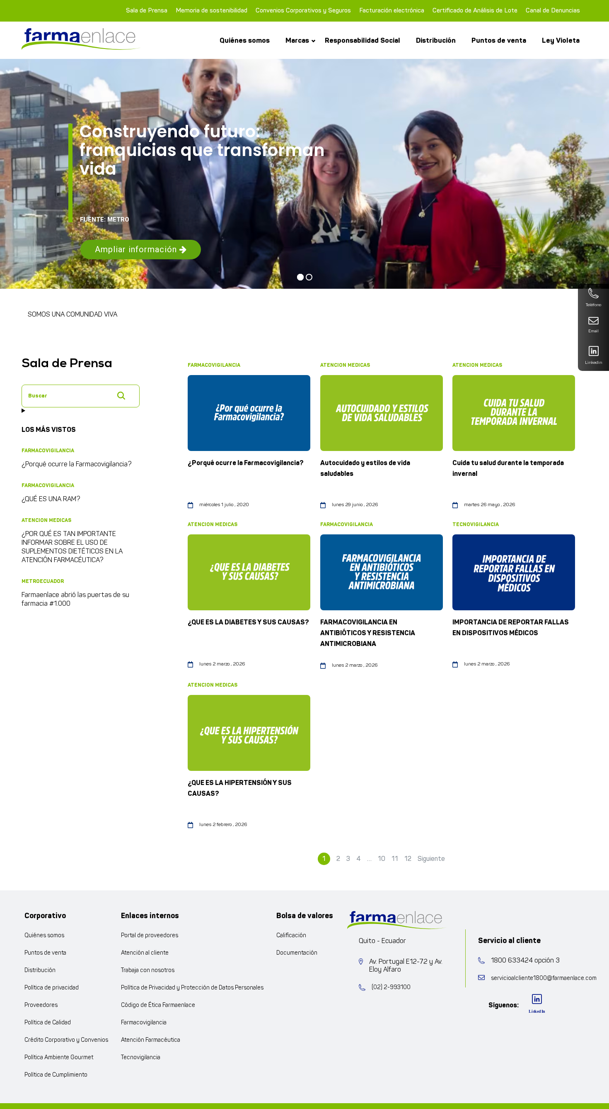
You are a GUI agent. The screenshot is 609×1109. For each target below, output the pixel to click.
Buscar (121, 395)
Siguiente (431, 859)
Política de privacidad (51, 988)
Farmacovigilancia (144, 1023)
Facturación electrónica (391, 11)
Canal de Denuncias (553, 11)
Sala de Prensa (146, 11)
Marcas (297, 40)
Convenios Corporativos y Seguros (303, 11)
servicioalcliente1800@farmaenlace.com (544, 978)
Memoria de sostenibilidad (211, 11)
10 (381, 859)
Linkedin (593, 363)
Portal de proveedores (149, 936)
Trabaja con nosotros (147, 971)
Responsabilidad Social (362, 40)
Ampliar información (137, 249)
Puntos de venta (498, 40)
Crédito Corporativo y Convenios (66, 1040)
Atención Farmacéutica (150, 1040)
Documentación (296, 953)
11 (395, 859)
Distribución (436, 40)
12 (407, 859)
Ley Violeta (561, 40)
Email (593, 331)
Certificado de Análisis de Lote (475, 11)
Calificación (291, 936)
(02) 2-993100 (391, 988)
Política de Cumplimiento (55, 1075)
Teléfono (593, 305)
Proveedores (41, 1005)
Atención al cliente (145, 953)
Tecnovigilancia (140, 1058)
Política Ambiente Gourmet (58, 1058)
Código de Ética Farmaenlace (158, 1005)
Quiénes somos (245, 40)
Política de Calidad (47, 1023)
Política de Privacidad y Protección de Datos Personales (192, 988)
